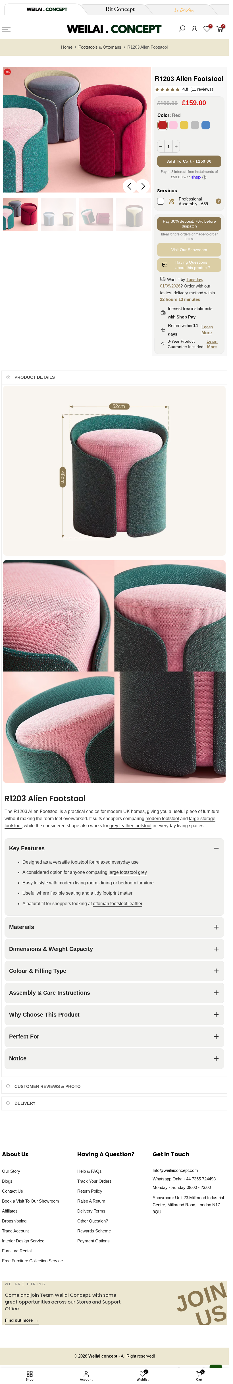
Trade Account (15, 1231)
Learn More (207, 329)
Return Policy (89, 1191)
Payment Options (93, 1241)
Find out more (22, 1320)
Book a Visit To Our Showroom (30, 1201)
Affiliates (10, 1211)
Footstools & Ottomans (99, 47)
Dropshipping (14, 1221)
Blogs (7, 1181)
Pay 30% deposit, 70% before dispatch (189, 223)
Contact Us (12, 1191)
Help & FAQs (89, 1171)
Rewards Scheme (94, 1231)
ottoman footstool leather (117, 903)
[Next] (143, 186)
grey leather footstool (130, 825)
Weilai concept (103, 1356)
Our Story (11, 1171)
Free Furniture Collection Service (32, 1261)
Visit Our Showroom (189, 249)
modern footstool (162, 818)
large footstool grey (128, 872)
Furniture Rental (17, 1251)
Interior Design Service (23, 1241)
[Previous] (130, 186)
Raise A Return (91, 1201)
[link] (184, 89)
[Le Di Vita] (181, 9)
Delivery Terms (91, 1211)
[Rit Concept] (117, 9)
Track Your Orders (94, 1181)
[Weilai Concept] (47, 9)
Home (66, 47)
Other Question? (92, 1221)
